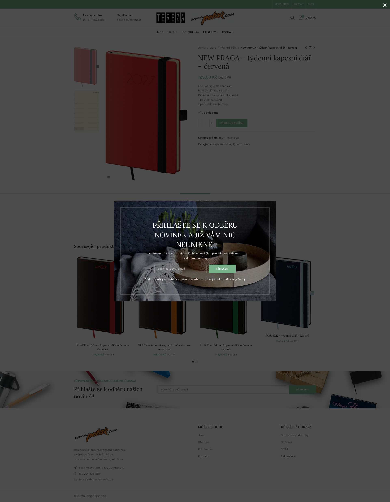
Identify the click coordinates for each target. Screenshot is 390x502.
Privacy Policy (236, 279)
